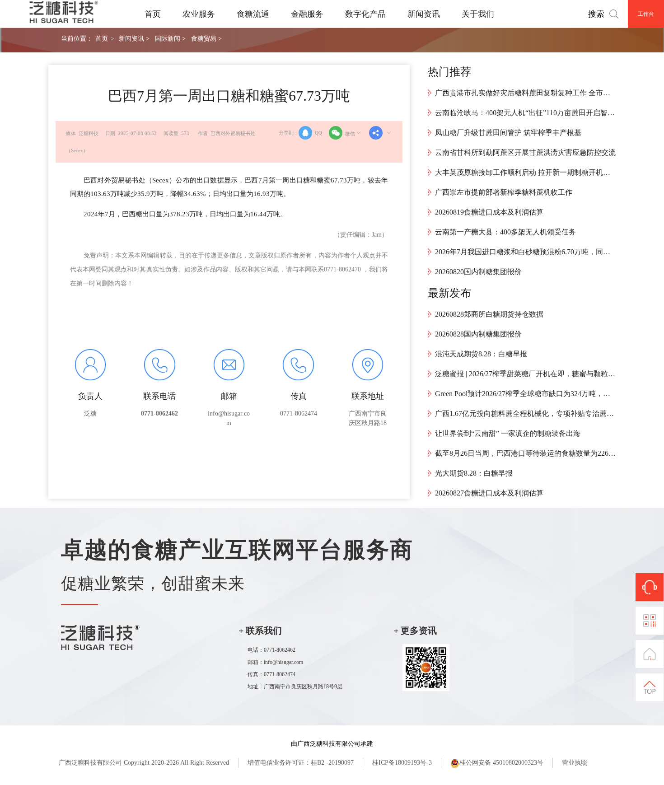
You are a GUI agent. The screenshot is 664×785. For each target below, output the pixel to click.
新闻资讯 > (134, 38)
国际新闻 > (170, 38)
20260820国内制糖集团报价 (478, 272)
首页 (153, 14)
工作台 (646, 14)
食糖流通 (253, 14)
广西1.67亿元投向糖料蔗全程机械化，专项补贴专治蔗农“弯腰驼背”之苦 (525, 413)
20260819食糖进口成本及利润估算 (489, 212)
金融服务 (307, 14)
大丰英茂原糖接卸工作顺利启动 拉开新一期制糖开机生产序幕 (525, 172)
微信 (350, 133)
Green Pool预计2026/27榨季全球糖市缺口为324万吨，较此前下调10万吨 (525, 393)
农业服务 (198, 14)
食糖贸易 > (206, 38)
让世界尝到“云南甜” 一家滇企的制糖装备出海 (507, 433)
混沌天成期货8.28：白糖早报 (481, 354)
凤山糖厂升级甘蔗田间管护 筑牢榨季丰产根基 (508, 132)
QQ (318, 133)
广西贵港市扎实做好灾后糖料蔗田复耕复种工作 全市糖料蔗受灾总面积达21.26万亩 (525, 93)
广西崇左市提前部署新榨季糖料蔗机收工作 (503, 192)
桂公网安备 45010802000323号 (501, 762)
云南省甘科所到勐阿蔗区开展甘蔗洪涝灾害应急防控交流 (525, 152)
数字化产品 (365, 14)
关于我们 (478, 14)
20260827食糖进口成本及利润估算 (489, 493)
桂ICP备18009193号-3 (402, 762)
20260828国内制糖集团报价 (478, 334)
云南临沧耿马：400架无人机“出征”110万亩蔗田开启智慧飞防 (525, 113)
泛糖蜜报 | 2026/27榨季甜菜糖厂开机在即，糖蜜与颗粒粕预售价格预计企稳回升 (525, 374)
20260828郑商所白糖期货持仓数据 (489, 314)
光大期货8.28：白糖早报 (474, 473)
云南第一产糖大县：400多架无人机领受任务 (505, 232)
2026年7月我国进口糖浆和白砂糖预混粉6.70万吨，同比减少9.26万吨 (525, 252)
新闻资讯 (423, 14)
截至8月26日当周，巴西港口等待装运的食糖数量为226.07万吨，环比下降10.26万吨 (525, 453)
